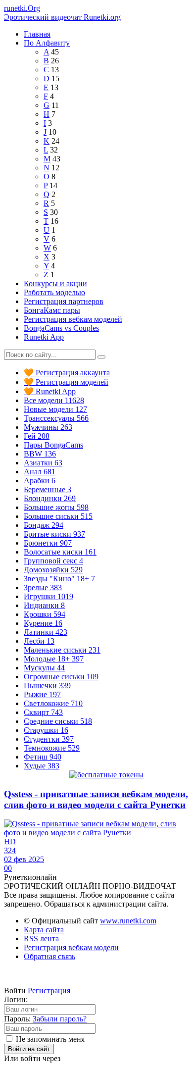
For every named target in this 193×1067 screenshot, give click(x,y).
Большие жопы (56, 507)
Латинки (45, 632)
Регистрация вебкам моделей (73, 319)
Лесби (39, 641)
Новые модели (55, 409)
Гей (36, 436)
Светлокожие (53, 703)
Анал (39, 471)
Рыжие (42, 694)
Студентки (49, 739)
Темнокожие (52, 748)
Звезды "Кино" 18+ (59, 578)
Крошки (44, 614)
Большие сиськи (58, 516)
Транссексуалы (56, 418)
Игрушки (48, 596)
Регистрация (49, 990)
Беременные (47, 489)
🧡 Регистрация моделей (66, 382)
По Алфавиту (47, 43)
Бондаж (43, 525)
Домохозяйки (53, 569)
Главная (37, 34)
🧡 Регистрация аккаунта (67, 372)
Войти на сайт (29, 1049)
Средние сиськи (58, 721)
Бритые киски (54, 534)
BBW (40, 454)
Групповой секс (53, 561)
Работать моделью (54, 292)
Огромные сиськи (61, 676)
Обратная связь (49, 956)
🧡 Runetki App (50, 391)
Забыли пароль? (60, 1019)
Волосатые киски (60, 552)
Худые (41, 766)
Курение (43, 623)
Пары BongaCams (53, 445)
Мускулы (44, 667)
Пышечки (47, 685)
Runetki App (44, 337)
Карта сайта (44, 929)
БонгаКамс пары (52, 310)
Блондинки (50, 498)
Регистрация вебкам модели (71, 947)
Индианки (44, 605)
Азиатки (43, 462)
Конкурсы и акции (55, 283)
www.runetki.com (128, 920)
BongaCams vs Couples (61, 328)
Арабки (39, 480)
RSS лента (41, 938)
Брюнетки (48, 543)
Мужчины (48, 427)
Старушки (46, 730)
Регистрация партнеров (63, 301)
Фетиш (42, 757)
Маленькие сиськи (62, 650)
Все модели (54, 400)
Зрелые (43, 587)
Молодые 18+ (54, 659)
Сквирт (43, 712)
